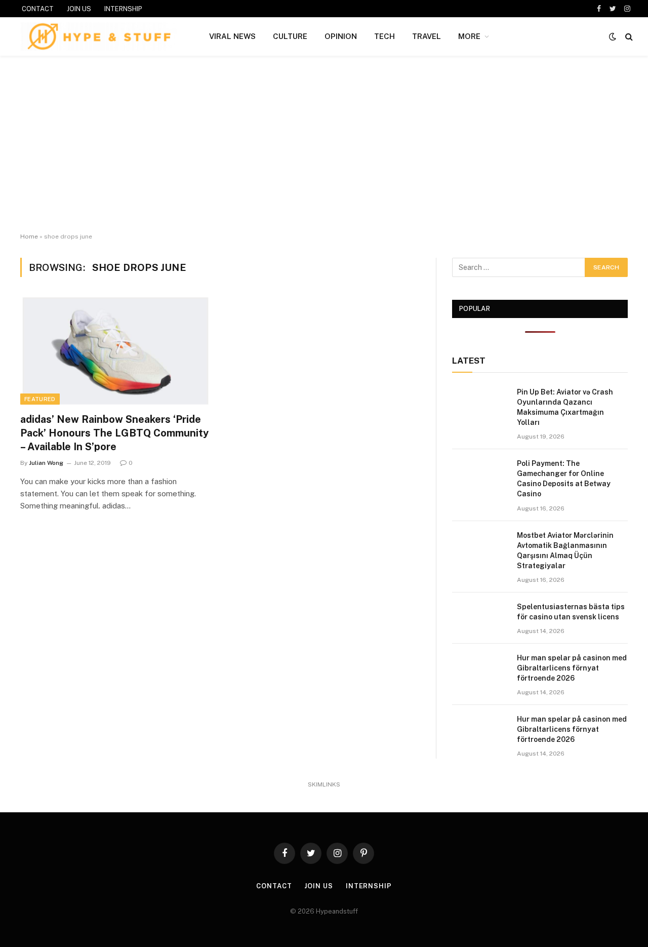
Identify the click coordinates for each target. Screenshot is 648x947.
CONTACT (38, 9)
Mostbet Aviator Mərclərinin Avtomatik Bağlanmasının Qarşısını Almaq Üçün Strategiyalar (565, 550)
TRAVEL (426, 36)
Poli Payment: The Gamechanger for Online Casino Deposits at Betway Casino (564, 478)
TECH (384, 36)
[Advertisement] (324, 144)
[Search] (628, 36)
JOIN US (79, 9)
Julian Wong (46, 462)
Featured (40, 399)
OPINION (341, 36)
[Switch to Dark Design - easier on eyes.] (612, 36)
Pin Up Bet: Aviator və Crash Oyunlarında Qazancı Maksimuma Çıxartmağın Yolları (565, 407)
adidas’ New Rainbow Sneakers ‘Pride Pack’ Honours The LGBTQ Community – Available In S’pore (114, 433)
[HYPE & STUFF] (99, 36)
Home (29, 236)
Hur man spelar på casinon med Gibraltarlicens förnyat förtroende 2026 (572, 668)
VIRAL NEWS (232, 36)
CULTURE (290, 36)
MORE (469, 36)
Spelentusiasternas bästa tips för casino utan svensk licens (571, 612)
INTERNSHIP (123, 9)
